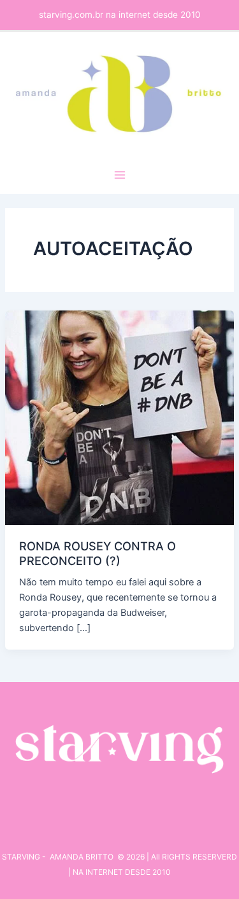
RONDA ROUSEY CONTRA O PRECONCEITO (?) (97, 553)
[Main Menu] (119, 175)
